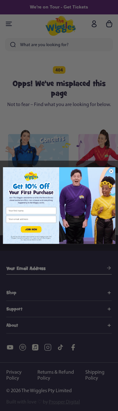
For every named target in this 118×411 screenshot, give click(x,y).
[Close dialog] (111, 171)
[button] (31, 229)
